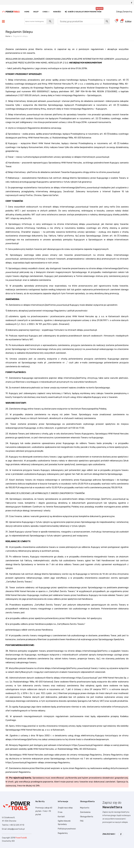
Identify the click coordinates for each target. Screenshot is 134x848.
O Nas (45, 12)
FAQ (81, 821)
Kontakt (61, 817)
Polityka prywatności (67, 829)
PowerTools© (21, 838)
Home (26, 12)
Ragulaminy (63, 833)
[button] (121, 21)
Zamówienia (85, 812)
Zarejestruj (127, 12)
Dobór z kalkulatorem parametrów (84, 11)
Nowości (57, 12)
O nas (60, 812)
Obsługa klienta (86, 817)
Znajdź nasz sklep (65, 808)
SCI (13, 841)
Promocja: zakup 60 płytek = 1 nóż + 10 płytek (43, 811)
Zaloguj (119, 12)
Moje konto (84, 808)
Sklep (36, 12)
